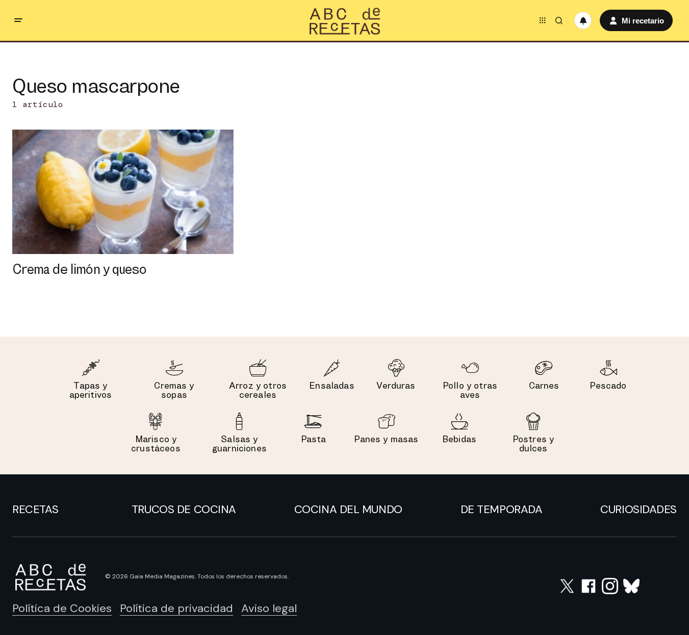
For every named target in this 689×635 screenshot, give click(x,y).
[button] (18, 20)
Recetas (35, 509)
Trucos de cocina (184, 509)
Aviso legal (269, 608)
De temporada (502, 509)
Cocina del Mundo (348, 509)
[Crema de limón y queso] (123, 192)
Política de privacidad (176, 608)
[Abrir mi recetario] (583, 20)
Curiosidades (638, 509)
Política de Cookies (62, 608)
